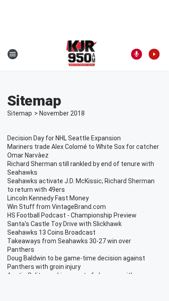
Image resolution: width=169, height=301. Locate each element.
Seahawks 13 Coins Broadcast (51, 232)
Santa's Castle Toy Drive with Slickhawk (64, 223)
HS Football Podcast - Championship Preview (72, 215)
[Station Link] (82, 54)
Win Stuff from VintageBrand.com (56, 206)
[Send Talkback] (136, 54)
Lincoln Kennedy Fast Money (48, 198)
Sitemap (19, 113)
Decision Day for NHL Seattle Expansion (64, 138)
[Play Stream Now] (154, 54)
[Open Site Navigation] (12, 54)
